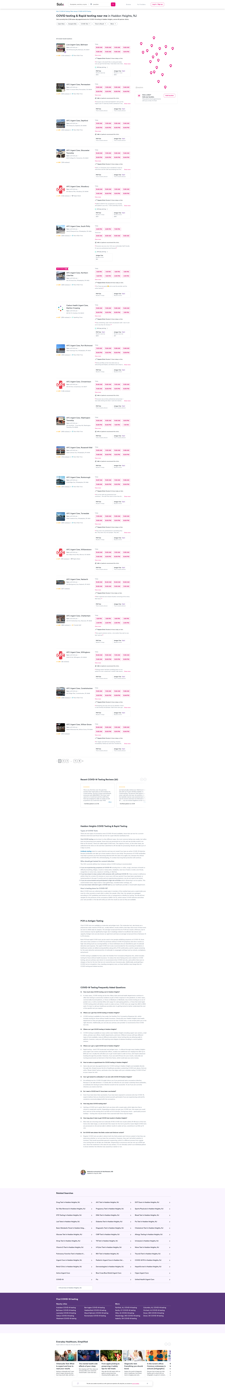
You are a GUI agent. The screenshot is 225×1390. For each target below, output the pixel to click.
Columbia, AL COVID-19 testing (154, 1307)
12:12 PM (108, 352)
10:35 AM (99, 582)
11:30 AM (99, 52)
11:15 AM (108, 87)
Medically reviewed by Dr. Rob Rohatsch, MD (100, 1171)
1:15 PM (126, 425)
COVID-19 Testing (65, 11)
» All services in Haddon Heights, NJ (70, 1288)
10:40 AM (108, 582)
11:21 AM (99, 348)
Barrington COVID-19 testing (94, 1307)
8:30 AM (108, 236)
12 (79, 761)
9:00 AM (117, 236)
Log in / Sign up (157, 4)
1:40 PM (99, 276)
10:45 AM (99, 153)
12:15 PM (108, 91)
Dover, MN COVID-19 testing (153, 1313)
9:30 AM (126, 236)
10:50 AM (99, 47)
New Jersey (74, 11)
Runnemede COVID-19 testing (95, 1316)
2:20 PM (108, 623)
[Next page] (82, 761)
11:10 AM (117, 47)
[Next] (145, 779)
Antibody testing (86, 851)
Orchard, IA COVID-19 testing (154, 1310)
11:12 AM (108, 450)
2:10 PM (126, 276)
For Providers (141, 4)
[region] (157, 62)
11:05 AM (117, 586)
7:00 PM (117, 229)
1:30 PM (126, 272)
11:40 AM (108, 52)
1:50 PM (108, 276)
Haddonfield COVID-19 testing (95, 1310)
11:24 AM (108, 348)
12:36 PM (126, 352)
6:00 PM (99, 229)
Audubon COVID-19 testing (66, 1307)
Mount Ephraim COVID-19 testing (96, 1313)
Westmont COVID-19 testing (66, 1318)
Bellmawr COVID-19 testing (66, 1310)
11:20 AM (126, 47)
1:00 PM (99, 272)
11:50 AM (117, 52)
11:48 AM (126, 348)
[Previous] (141, 779)
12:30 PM (117, 91)
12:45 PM (126, 91)
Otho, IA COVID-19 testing (124, 1313)
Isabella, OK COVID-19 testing (126, 1318)
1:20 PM (117, 272)
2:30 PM (117, 623)
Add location (169, 95)
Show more (127, 64)
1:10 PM (108, 272)
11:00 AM (108, 47)
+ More (110, 802)
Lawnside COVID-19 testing (66, 1313)
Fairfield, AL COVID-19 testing (126, 1307)
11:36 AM (117, 348)
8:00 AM (99, 236)
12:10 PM (126, 52)
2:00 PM (117, 276)
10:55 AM (99, 586)
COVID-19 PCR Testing (84, 11)
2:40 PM (126, 623)
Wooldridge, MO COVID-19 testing (127, 1316)
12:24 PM (117, 352)
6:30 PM (108, 229)
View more (98, 55)
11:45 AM (126, 87)
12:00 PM (99, 91)
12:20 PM (126, 520)
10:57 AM (99, 480)
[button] (156, 67)
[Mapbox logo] (139, 87)
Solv (57, 11)
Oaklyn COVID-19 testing (65, 1316)
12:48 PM (126, 695)
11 (75, 761)
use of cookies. (135, 1383)
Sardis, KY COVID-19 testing (125, 1310)
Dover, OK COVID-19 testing (153, 1316)
